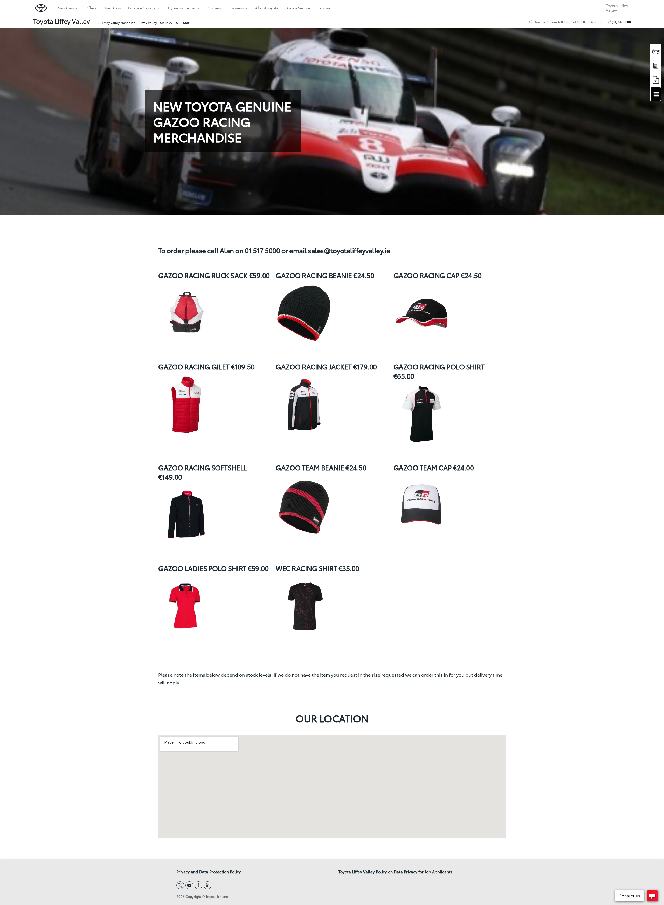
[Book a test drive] (655, 51)
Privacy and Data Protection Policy (208, 871)
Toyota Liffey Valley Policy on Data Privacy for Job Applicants (395, 871)
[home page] (41, 8)
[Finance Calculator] (655, 65)
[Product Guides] (655, 80)
